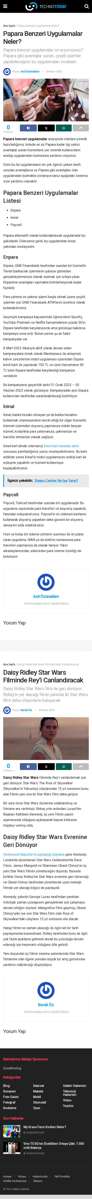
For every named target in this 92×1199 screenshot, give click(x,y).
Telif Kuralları (62, 1176)
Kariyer (7, 1176)
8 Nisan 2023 (54, 71)
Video (67, 1100)
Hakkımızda (40, 1176)
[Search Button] (87, 6)
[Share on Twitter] (46, 128)
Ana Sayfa (9, 25)
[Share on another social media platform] (81, 128)
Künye (22, 1176)
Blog (6, 1085)
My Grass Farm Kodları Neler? (45, 1127)
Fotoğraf (9, 1102)
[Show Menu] (5, 6)
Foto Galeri (11, 1097)
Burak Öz (26, 710)
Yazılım (68, 1106)
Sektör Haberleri (74, 1085)
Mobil (37, 1097)
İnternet (38, 1085)
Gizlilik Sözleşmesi (15, 1181)
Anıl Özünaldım (30, 71)
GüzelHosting (12, 1068)
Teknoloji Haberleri (69, 1093)
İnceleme (9, 1108)
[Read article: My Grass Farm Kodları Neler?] (11, 1131)
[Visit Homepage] (45, 6)
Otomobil (39, 1102)
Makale (38, 1091)
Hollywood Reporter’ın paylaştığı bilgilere (34, 854)
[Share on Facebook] (28, 128)
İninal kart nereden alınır (61, 446)
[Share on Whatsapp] (64, 128)
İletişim (37, 1181)
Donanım (9, 1091)
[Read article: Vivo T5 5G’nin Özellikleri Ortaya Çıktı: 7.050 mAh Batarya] (11, 1148)
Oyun (36, 1108)
